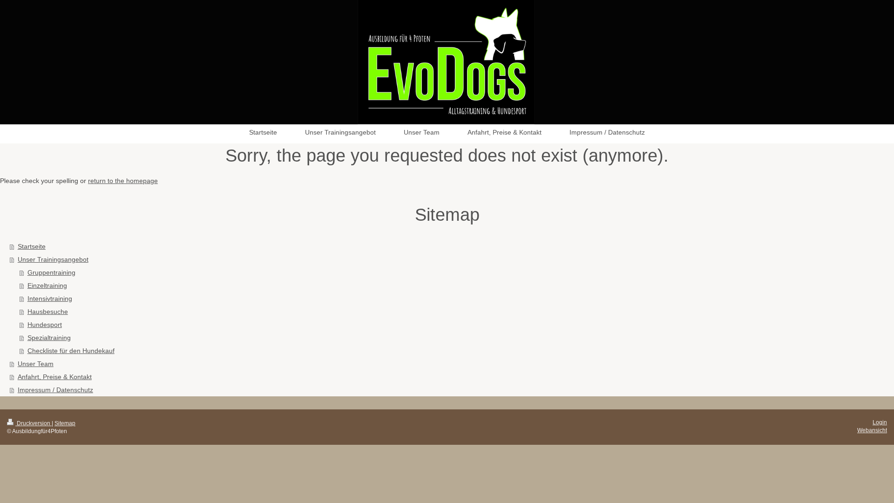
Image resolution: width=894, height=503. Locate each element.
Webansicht (872, 430)
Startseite (32, 246)
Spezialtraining (49, 337)
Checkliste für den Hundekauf (71, 350)
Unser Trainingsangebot (53, 259)
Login (880, 422)
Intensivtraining (49, 298)
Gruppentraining (51, 272)
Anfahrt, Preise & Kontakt (55, 377)
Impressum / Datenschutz (55, 390)
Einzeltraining (47, 285)
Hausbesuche (47, 311)
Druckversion (33, 423)
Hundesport (44, 324)
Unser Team (36, 363)
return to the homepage (123, 180)
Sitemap (64, 423)
